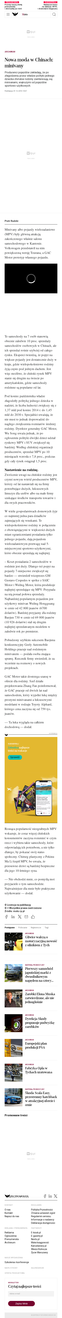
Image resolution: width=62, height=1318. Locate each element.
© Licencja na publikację (18, 905)
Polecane (22, 927)
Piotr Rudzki (11, 221)
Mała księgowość (40, 1242)
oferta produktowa (15, 1273)
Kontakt (9, 1213)
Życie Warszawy (39, 1252)
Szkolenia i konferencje (17, 1262)
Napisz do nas (12, 1216)
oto (25, 14)
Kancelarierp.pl (38, 1246)
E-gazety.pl (37, 1236)
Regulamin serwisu (41, 1216)
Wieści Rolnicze (39, 1249)
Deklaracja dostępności (43, 1223)
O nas (8, 1209)
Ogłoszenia (11, 1236)
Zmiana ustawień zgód (43, 1213)
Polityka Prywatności (42, 1209)
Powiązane (10, 927)
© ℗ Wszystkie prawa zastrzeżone (23, 908)
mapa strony (11, 1268)
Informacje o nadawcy (42, 1219)
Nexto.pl (35, 1239)
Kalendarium (37, 1268)
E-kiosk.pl (36, 1232)
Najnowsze (36, 927)
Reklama (9, 1232)
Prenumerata (12, 1239)
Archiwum (10, 52)
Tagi (46, 927)
